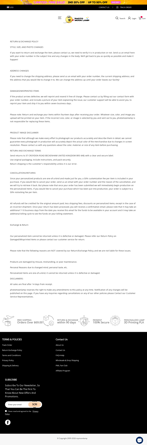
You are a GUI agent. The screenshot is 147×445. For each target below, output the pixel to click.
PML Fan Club (61, 365)
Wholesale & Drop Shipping (67, 360)
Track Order (125, 7)
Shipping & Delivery (10, 365)
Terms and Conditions (11, 355)
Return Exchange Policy (12, 350)
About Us (60, 345)
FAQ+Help (60, 355)
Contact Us (60, 350)
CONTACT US (104, 7)
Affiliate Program (63, 370)
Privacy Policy (8, 360)
